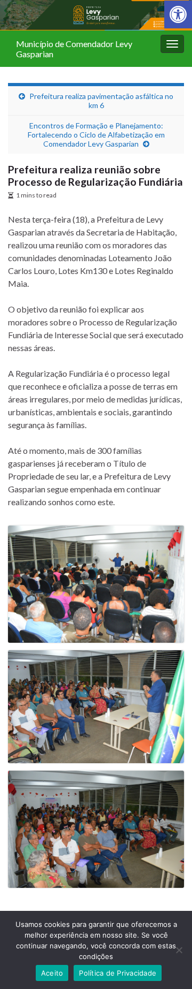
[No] (178, 950)
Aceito (52, 973)
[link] (178, 14)
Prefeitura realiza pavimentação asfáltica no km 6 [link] (101, 101)
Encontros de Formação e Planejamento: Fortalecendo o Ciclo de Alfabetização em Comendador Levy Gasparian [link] (96, 134)
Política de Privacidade (117, 973)
